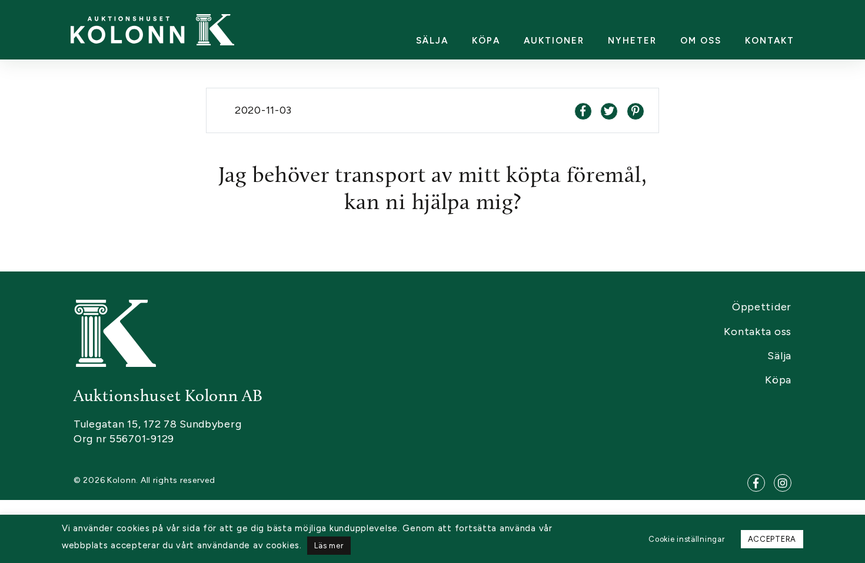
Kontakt (769, 40)
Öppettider (761, 306)
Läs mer (328, 545)
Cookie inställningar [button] (686, 539)
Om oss (700, 40)
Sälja (432, 40)
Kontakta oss (757, 331)
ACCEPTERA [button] (772, 539)
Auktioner (554, 40)
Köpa (486, 40)
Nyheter (632, 40)
